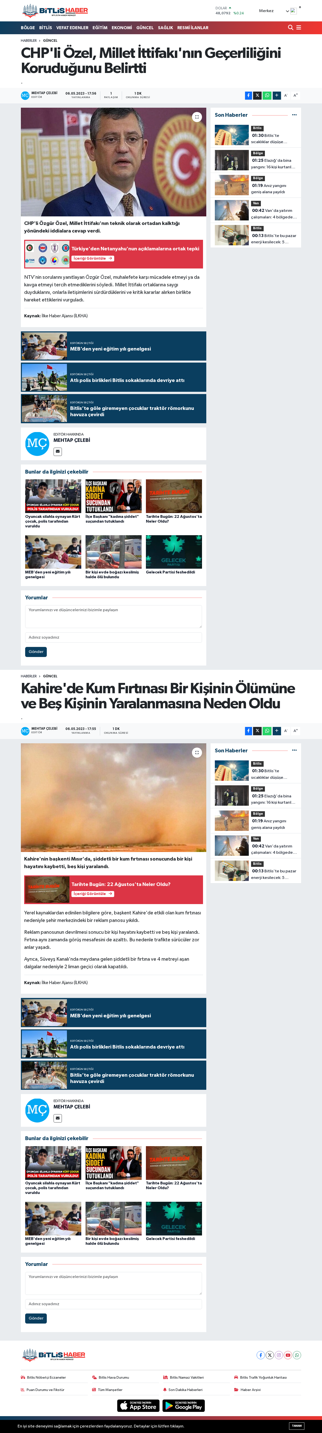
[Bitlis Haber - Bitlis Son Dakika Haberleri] (55, 10)
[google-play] (184, 1406)
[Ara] (291, 28)
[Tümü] (294, 115)
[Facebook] (261, 1355)
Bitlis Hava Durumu (114, 1377)
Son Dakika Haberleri (186, 1390)
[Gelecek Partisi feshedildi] (174, 552)
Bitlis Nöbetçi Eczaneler (46, 1377)
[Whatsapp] (297, 1355)
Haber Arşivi (251, 1390)
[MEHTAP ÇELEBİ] (37, 444)
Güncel (50, 41)
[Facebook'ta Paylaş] (248, 96)
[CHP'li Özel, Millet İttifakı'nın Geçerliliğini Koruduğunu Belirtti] (113, 162)
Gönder (36, 652)
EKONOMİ (122, 28)
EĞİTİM (100, 28)
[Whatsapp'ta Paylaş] (267, 96)
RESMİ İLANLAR (192, 28)
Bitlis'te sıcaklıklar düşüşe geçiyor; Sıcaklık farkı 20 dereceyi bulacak (273, 139)
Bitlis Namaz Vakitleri (187, 1377)
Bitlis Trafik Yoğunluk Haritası (263, 1377)
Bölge (258, 153)
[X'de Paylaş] (257, 96)
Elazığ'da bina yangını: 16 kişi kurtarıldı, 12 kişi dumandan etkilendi (273, 164)
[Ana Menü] (297, 28)
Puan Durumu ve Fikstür (45, 1390)
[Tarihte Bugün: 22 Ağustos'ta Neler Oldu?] (174, 496)
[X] (270, 1355)
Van (256, 203)
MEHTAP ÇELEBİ (72, 440)
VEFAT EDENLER (72, 28)
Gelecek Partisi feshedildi (170, 572)
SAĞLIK (165, 28)
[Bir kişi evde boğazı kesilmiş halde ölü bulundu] (114, 552)
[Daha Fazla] (277, 96)
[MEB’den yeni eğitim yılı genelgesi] (53, 552)
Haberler (29, 41)
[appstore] (139, 1406)
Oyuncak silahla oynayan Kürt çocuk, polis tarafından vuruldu (52, 521)
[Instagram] (279, 1355)
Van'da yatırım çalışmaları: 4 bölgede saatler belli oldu (272, 214)
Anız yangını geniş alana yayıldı (268, 189)
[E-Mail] (58, 452)
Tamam (297, 1425)
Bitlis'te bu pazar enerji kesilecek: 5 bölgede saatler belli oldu (273, 240)
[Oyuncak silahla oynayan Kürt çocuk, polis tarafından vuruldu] (53, 496)
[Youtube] (288, 1355)
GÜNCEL (145, 28)
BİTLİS (45, 28)
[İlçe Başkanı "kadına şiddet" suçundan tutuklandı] (114, 496)
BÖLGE (28, 28)
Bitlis (257, 128)
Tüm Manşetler (110, 1390)
